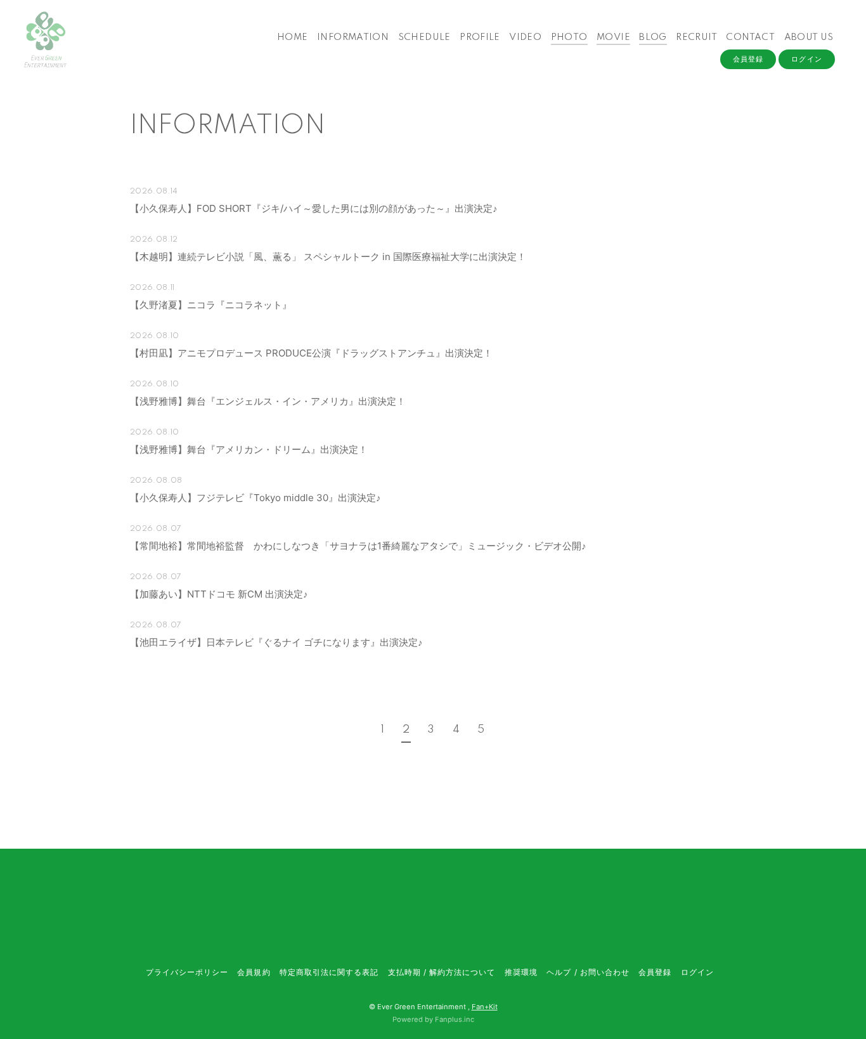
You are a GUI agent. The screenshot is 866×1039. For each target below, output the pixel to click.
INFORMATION (353, 37)
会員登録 (748, 59)
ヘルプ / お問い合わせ (587, 972)
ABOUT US (809, 37)
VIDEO (525, 37)
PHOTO (569, 37)
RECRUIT (696, 37)
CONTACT (750, 37)
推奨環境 (521, 972)
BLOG (653, 37)
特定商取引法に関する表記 (329, 972)
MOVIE (613, 37)
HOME (292, 37)
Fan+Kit (485, 1006)
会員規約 (253, 972)
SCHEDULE (424, 37)
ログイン (806, 59)
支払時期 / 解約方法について (442, 972)
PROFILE (480, 37)
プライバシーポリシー (187, 972)
